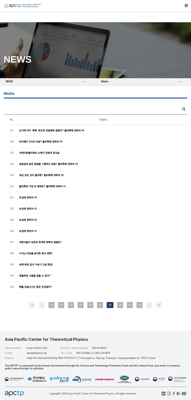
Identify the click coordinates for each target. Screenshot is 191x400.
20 (139, 304)
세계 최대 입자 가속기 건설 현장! (36, 264)
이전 (42, 305)
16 (99, 304)
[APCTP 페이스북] (173, 394)
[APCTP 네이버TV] (178, 394)
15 (90, 304)
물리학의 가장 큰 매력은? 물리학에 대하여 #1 (42, 186)
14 (80, 304)
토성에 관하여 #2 (28, 220)
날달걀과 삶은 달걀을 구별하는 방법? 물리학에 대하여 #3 (48, 164)
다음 (149, 305)
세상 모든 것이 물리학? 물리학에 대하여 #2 (41, 175)
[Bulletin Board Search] (183, 109)
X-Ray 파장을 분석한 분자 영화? (36, 253)
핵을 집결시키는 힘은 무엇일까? (35, 287)
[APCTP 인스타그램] (169, 394)
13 (70, 304)
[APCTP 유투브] (183, 394)
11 (51, 304)
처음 (32, 305)
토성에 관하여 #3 (28, 208)
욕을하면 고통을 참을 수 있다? (35, 275)
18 (120, 304)
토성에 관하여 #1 (28, 231)
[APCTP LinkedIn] (163, 394)
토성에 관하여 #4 (28, 197)
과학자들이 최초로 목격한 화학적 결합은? (40, 242)
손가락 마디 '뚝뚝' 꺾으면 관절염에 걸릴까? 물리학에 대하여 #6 (51, 130)
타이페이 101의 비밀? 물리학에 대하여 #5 (40, 141)
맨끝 (159, 305)
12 (61, 304)
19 (129, 304)
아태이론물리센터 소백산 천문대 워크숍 (39, 153)
